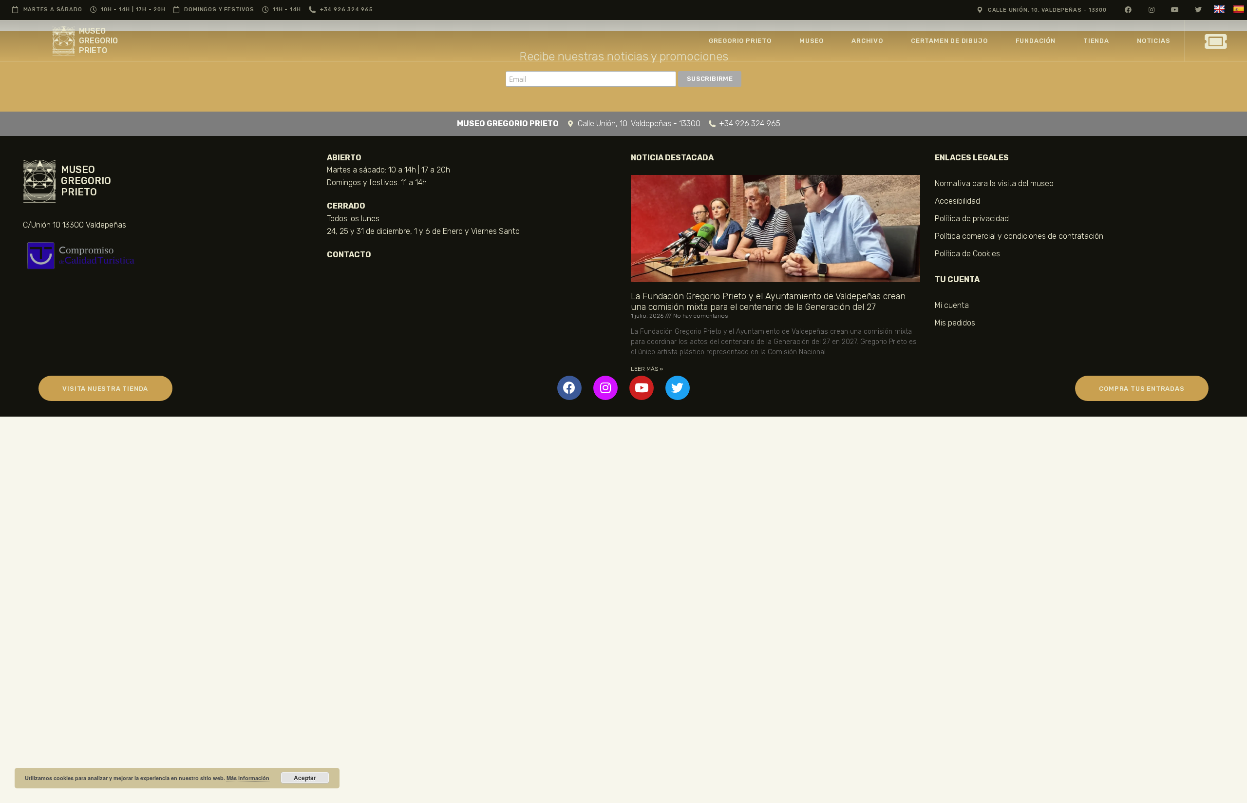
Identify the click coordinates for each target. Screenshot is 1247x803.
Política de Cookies (967, 253)
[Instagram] (605, 388)
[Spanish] (1240, 9)
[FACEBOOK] (1128, 9)
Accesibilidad (957, 201)
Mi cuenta (952, 305)
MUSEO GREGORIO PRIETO (98, 40)
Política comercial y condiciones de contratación (1019, 236)
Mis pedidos (955, 322)
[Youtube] (641, 388)
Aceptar (305, 777)
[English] (1220, 9)
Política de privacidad (972, 218)
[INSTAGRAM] (1151, 9)
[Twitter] (677, 388)
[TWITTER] (1198, 9)
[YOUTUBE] (1175, 9)
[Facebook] (569, 388)
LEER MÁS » (647, 368)
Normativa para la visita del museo (994, 183)
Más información (248, 778)
